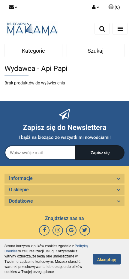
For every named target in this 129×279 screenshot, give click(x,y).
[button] (114, 7)
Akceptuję (106, 259)
